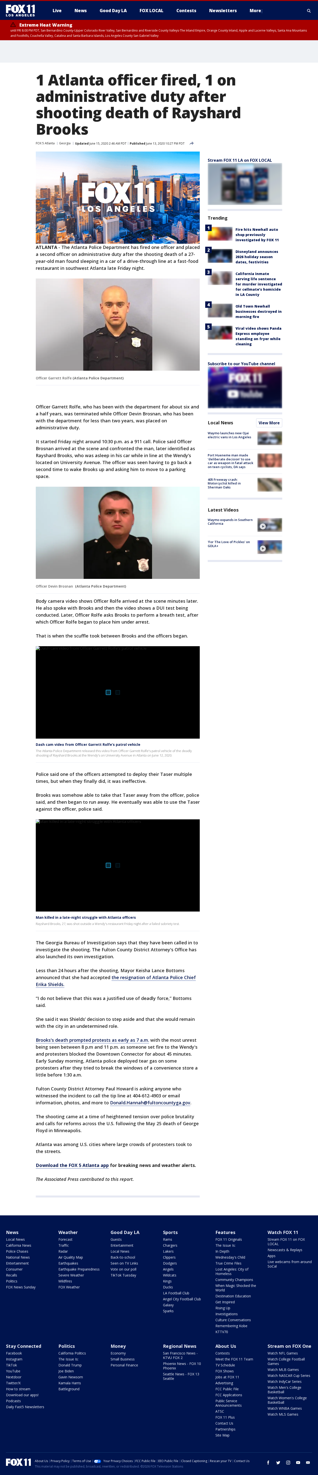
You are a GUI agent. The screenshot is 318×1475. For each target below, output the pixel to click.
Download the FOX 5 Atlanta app (72, 1165)
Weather (68, 1232)
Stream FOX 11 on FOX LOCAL (286, 1241)
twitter (278, 1463)
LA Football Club (176, 1293)
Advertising (224, 1383)
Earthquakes (68, 1263)
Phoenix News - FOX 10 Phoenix (182, 1365)
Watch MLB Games (283, 1369)
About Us (225, 1346)
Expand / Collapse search (309, 10)
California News (18, 1245)
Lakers (168, 1251)
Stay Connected (23, 1346)
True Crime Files (228, 1263)
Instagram (14, 1359)
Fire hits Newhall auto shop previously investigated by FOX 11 (257, 234)
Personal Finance (124, 1365)
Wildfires (65, 1281)
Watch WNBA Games (285, 1408)
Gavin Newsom (70, 1377)
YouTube (13, 1371)
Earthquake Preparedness (79, 1269)
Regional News (179, 1346)
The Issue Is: (225, 1245)
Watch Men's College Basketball (284, 1389)
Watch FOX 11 (283, 1232)
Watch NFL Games (283, 1353)
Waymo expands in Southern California (230, 522)
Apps (272, 1255)
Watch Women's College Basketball (287, 1400)
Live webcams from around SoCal (290, 1264)
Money (118, 1346)
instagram (288, 1463)
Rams (167, 1239)
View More (269, 423)
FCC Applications (228, 1395)
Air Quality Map (70, 1257)
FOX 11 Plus (225, 1417)
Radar (63, 1251)
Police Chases (17, 1251)
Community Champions (234, 1279)
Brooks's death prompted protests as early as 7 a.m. (92, 1040)
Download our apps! (22, 1395)
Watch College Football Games (286, 1361)
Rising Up (222, 1308)
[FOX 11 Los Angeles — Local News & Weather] (22, 11)
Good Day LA (125, 1232)
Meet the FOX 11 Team (234, 1359)
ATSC (219, 1411)
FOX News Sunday (21, 1287)
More (255, 10)
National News (18, 1257)
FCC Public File (227, 1389)
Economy (118, 1353)
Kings (167, 1281)
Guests (116, 1239)
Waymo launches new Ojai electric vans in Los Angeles (229, 435)
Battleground (69, 1389)
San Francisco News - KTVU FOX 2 (180, 1355)
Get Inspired (225, 1302)
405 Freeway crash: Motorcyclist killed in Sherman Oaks (224, 483)
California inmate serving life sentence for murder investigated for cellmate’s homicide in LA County (259, 284)
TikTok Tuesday (123, 1275)
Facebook (14, 1353)
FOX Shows (224, 1371)
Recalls (11, 1275)
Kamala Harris (69, 1383)
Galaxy (168, 1305)
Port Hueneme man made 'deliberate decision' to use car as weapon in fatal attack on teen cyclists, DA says (230, 461)
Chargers (170, 1245)
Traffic (63, 1245)
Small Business (123, 1359)
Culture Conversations (233, 1319)
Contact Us (224, 1423)
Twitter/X (13, 1383)
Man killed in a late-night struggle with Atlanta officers (86, 917)
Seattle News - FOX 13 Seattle (181, 1376)
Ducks (168, 1287)
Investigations (226, 1314)
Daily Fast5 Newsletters (25, 1406)
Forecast (65, 1239)
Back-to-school (123, 1257)
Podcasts (13, 1400)
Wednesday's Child (230, 1257)
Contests (222, 1353)
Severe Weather (71, 1275)
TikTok (11, 1365)
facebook (268, 1463)
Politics (11, 1281)
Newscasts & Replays (285, 1249)
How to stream (18, 1389)
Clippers (169, 1257)
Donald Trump (70, 1365)
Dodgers (170, 1263)
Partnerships (225, 1429)
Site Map (222, 1435)
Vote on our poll (123, 1269)
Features (225, 1232)
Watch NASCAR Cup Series (289, 1375)
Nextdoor (13, 1377)
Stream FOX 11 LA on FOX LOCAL (240, 160)
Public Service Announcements (228, 1403)
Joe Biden (66, 1371)
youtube (298, 1463)
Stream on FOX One (289, 1346)
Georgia (65, 143)
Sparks (168, 1311)
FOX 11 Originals (228, 1239)
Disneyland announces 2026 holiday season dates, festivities (257, 256)
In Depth (222, 1251)
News (12, 1232)
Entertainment (17, 1263)
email (308, 1463)
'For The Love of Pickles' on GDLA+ (229, 544)
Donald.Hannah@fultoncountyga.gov (150, 1103)
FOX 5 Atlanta (45, 143)
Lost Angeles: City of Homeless (231, 1271)
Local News (220, 423)
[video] (269, 525)
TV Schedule (225, 1365)
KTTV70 (221, 1331)
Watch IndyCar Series (285, 1381)
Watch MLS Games (283, 1414)
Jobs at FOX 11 (227, 1377)
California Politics (72, 1353)
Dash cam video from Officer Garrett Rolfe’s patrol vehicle (88, 744)
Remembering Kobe (231, 1325)
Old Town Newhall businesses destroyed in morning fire (259, 311)
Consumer (14, 1269)
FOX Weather (69, 1287)
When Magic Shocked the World (235, 1287)
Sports (170, 1232)
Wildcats (169, 1275)
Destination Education (233, 1296)
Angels (168, 1269)
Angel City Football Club (182, 1299)
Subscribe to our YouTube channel (241, 363)
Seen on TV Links (124, 1263)
